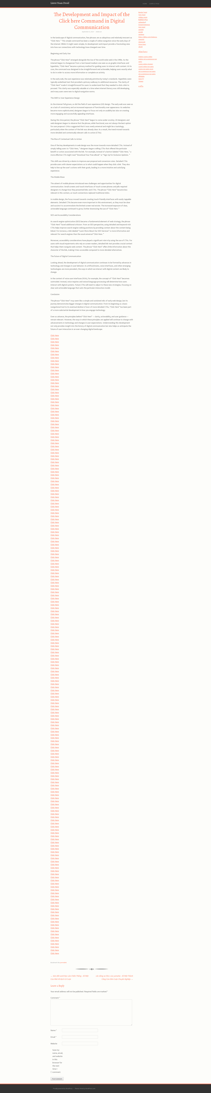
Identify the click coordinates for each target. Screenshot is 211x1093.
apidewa (141, 34)
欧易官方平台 (143, 20)
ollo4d (140, 47)
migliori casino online (145, 57)
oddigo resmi (142, 17)
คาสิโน (140, 86)
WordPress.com (90, 1088)
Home (145, 4)
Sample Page (154, 4)
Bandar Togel (142, 12)
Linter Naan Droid (60, 3)
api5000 (141, 30)
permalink (63, 962)
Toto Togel (141, 15)
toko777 (141, 79)
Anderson (99, 32)
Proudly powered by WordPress (63, 1088)
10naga (140, 81)
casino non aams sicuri (145, 69)
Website (54, 1043)
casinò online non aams (146, 67)
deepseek (141, 42)
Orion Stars (142, 44)
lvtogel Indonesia (144, 25)
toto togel (141, 27)
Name (54, 1030)
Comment (55, 998)
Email (53, 1037)
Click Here (55, 335)
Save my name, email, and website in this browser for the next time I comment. (57, 1061)
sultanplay (141, 22)
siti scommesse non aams (147, 71)
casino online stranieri (145, 64)
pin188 (140, 32)
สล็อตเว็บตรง (142, 52)
